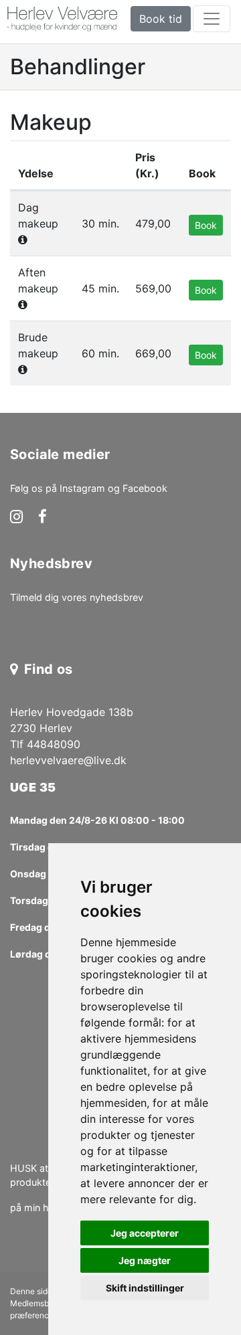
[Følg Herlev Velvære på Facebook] (42, 518)
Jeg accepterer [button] (144, 1233)
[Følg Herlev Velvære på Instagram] (16, 518)
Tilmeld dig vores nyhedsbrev (76, 597)
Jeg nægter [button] (144, 1260)
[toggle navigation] (211, 18)
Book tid (160, 18)
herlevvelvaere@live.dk (68, 760)
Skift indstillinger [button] (145, 1288)
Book (206, 225)
